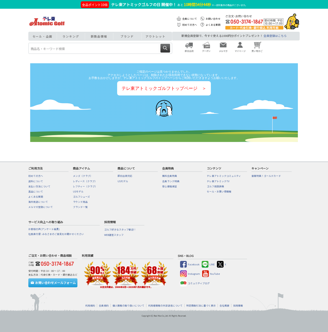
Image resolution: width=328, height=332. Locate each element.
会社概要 (224, 305)
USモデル (78, 191)
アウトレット (155, 36)
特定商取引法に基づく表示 (201, 305)
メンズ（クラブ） (83, 176)
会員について (189, 18)
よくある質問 (213, 24)
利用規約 (90, 305)
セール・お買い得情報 (219, 191)
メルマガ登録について (40, 207)
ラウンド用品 (80, 201)
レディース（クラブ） (85, 181)
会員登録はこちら (275, 36)
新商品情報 (99, 36)
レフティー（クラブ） (85, 186)
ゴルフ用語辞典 (215, 186)
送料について (35, 181)
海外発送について (38, 201)
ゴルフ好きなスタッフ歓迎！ (120, 229)
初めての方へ (189, 24)
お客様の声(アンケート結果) (44, 229)
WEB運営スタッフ (114, 235)
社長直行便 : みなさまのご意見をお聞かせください (56, 234)
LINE (212, 264)
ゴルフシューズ (81, 196)
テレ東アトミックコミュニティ (224, 176)
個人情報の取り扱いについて (128, 305)
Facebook (193, 264)
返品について (35, 191)
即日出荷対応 (125, 176)
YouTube (215, 273)
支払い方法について (39, 186)
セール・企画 (42, 36)
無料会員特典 (169, 176)
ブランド (127, 36)
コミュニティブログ (199, 283)
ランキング (70, 36)
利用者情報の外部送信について (165, 305)
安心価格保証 (169, 186)
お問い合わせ (213, 18)
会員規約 (104, 305)
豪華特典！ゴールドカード (266, 176)
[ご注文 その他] (54, 263)
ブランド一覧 (80, 207)
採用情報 (238, 305)
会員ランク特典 (170, 181)
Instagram (194, 273)
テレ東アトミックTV (218, 181)
